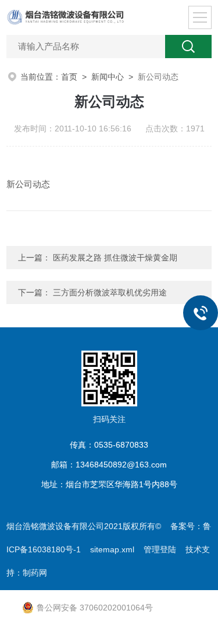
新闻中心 (107, 76)
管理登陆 (160, 549)
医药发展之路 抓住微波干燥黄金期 (115, 257)
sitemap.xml (112, 549)
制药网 (35, 572)
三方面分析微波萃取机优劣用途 (110, 292)
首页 (69, 76)
